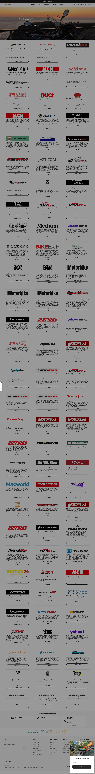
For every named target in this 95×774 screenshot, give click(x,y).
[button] (1, 386)
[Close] (91, 742)
